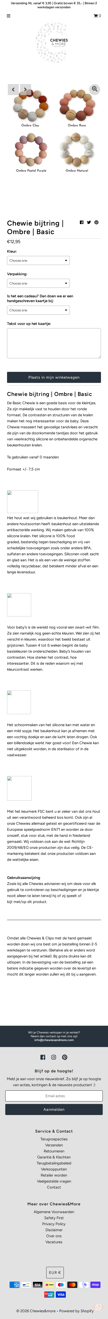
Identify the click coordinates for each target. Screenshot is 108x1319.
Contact (54, 1187)
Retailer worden (54, 1175)
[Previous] (13, 89)
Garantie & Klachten (54, 1157)
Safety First (54, 1218)
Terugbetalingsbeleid (54, 1163)
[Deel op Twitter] (89, 222)
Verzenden (54, 1145)
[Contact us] (98, 1307)
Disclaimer (54, 1230)
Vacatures (53, 1242)
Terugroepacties (54, 1139)
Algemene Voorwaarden (54, 1212)
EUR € (55, 1272)
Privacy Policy (54, 1224)
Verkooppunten (54, 1169)
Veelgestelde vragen (54, 1181)
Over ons (54, 1236)
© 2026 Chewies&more (36, 1311)
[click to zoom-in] (94, 89)
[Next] (25, 89)
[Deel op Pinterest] (96, 222)
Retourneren (54, 1151)
